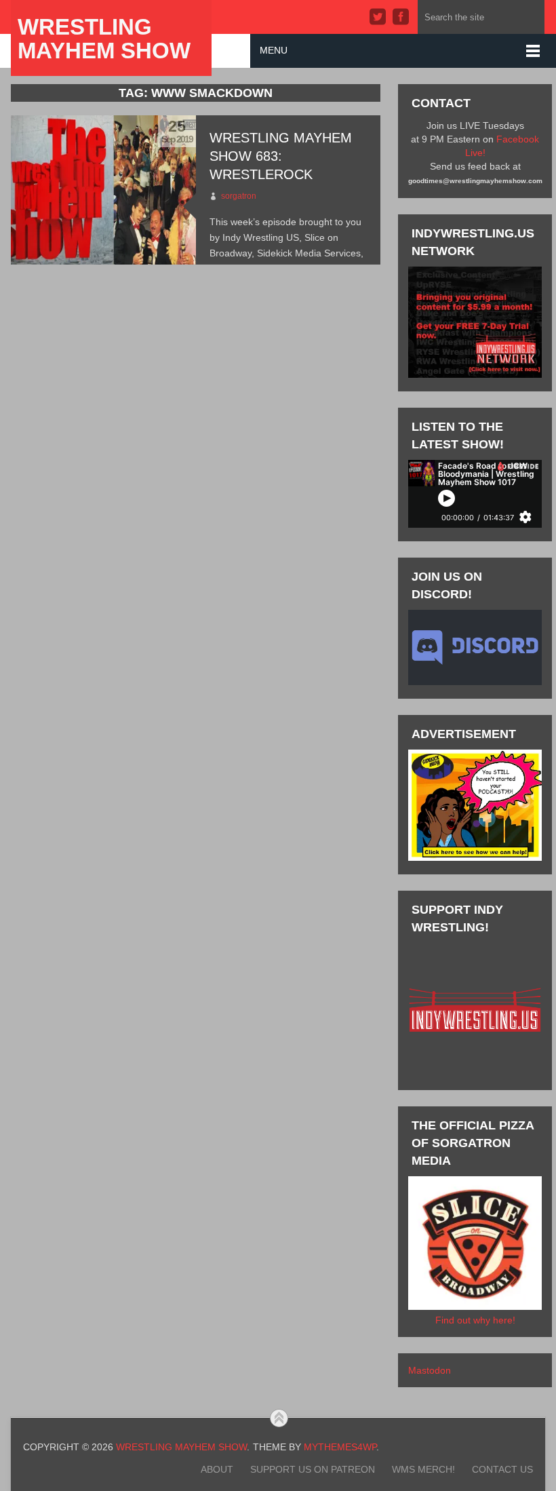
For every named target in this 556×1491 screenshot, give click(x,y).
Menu (273, 50)
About (217, 1469)
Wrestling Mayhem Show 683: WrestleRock (281, 156)
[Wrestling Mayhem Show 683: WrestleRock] (103, 190)
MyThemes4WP (340, 1446)
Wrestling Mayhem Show (104, 38)
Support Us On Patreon (312, 1469)
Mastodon (429, 1370)
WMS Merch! (423, 1469)
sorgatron (238, 196)
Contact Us (502, 1469)
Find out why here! (475, 1320)
